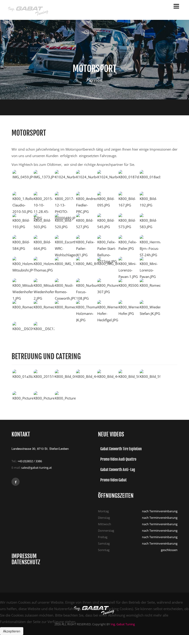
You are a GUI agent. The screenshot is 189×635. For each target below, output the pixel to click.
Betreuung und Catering (46, 356)
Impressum (24, 556)
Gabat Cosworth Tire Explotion (121, 449)
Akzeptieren (11, 631)
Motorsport (29, 133)
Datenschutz (26, 562)
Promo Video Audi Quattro (118, 459)
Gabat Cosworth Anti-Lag (117, 469)
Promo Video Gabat (113, 480)
